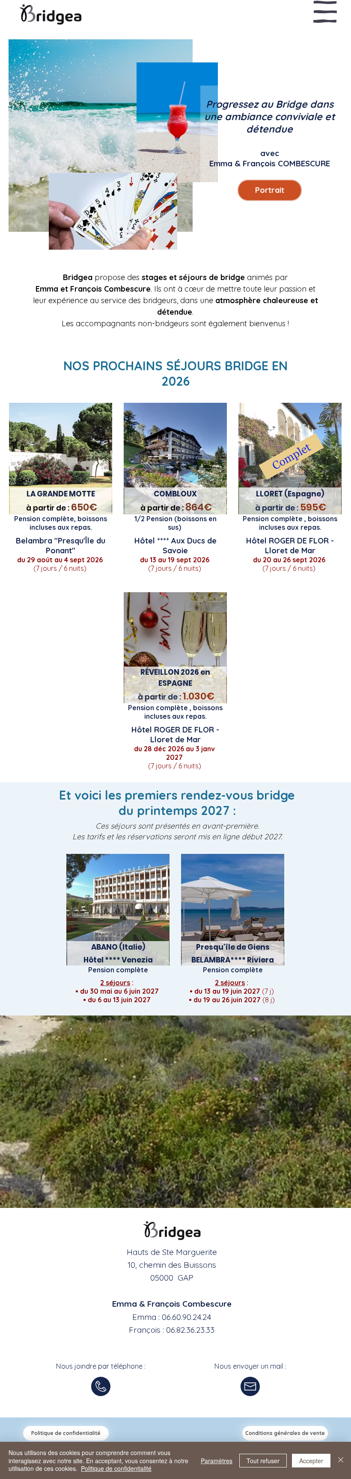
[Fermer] (341, 1460)
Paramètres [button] (216, 1460)
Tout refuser (263, 1460)
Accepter (311, 1460)
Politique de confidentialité (116, 1468)
